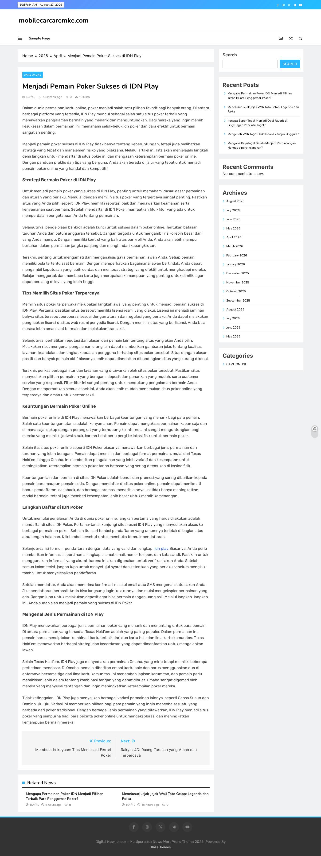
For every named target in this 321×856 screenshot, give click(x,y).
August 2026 (235, 201)
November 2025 (237, 282)
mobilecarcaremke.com (54, 20)
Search (230, 54)
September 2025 (238, 300)
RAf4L (30, 97)
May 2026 (233, 228)
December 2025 (237, 273)
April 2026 (233, 237)
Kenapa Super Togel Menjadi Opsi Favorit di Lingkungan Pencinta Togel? (257, 123)
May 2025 (233, 336)
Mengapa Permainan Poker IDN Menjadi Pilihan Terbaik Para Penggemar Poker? (64, 796)
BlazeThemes (160, 847)
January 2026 (235, 264)
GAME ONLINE (32, 74)
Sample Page (39, 38)
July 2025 (233, 318)
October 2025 (236, 291)
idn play (161, 548)
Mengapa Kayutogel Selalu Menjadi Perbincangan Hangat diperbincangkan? (261, 145)
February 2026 (236, 255)
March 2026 (234, 246)
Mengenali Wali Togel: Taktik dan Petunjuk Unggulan (263, 134)
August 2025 (235, 309)
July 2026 (233, 210)
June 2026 (233, 219)
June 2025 (233, 327)
